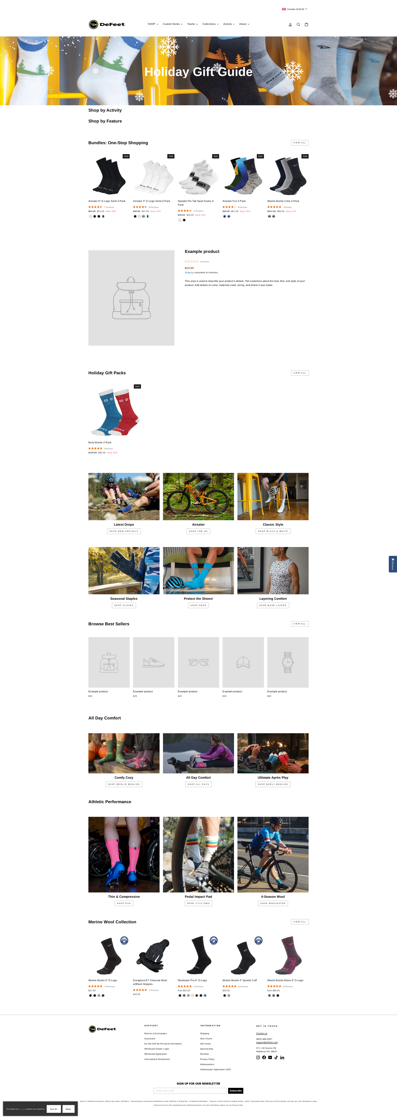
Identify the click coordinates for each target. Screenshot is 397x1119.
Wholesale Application (155, 1054)
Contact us (261, 1033)
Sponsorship (206, 1049)
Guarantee (150, 1038)
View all (299, 143)
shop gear (198, 605)
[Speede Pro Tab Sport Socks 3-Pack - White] (179, 220)
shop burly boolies (273, 784)
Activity (227, 24)
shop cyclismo (198, 903)
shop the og (198, 531)
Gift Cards (205, 1044)
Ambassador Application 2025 (215, 1069)
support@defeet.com (267, 1042)
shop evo (124, 903)
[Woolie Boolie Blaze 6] (269, 995)
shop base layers (273, 605)
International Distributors (157, 1059)
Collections (209, 24)
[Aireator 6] (90, 216)
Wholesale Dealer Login (156, 1049)
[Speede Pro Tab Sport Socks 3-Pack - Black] (184, 220)
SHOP (152, 24)
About (243, 24)
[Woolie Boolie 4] (224, 995)
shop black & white (273, 531)
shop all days (198, 784)
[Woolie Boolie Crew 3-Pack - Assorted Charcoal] (269, 216)
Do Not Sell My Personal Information (163, 1044)
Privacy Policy (207, 1059)
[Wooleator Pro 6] (179, 995)
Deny (68, 1109)
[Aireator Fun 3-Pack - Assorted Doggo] (224, 216)
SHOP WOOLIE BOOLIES (124, 784)
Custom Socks (171, 24)
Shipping (189, 272)
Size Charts (206, 1038)
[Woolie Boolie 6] (90, 995)
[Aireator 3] (135, 216)
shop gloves (124, 605)
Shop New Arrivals (123, 531)
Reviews (204, 1054)
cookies (22, 1109)
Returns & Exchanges (155, 1033)
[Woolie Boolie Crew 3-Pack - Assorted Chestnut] (273, 216)
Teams (191, 24)
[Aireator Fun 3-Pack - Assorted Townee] (228, 216)
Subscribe (236, 1090)
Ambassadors (207, 1064)
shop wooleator (273, 903)
